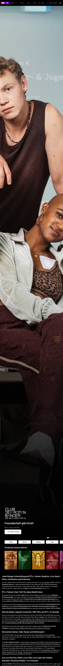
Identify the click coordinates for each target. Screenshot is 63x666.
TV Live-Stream (44, 582)
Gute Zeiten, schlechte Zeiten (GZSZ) (33, 642)
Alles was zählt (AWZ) (52, 642)
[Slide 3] (51, 537)
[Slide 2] (50, 537)
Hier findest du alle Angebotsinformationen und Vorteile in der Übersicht (29, 628)
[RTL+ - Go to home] (8, 3)
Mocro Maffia (39, 635)
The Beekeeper (45, 650)
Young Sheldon (51, 635)
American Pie (10, 652)
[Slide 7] (56, 537)
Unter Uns (5, 644)
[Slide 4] (52, 537)
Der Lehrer (19, 635)
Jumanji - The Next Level (25, 652)
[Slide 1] (48, 537)
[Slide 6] (55, 537)
